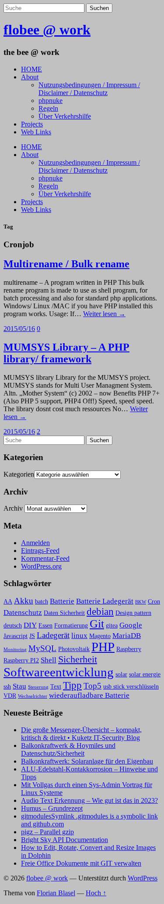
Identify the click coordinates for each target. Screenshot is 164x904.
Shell (48, 660)
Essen (45, 625)
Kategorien (18, 474)
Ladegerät (53, 635)
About (29, 77)
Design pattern (133, 613)
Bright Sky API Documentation (64, 839)
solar (121, 674)
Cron (154, 601)
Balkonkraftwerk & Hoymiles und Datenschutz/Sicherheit (68, 749)
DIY (30, 625)
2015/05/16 (19, 328)
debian (100, 611)
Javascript (15, 636)
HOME (31, 69)
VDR (9, 695)
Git (97, 623)
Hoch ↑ (96, 893)
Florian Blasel (56, 893)
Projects (32, 124)
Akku (23, 600)
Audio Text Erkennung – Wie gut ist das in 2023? (89, 800)
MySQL (42, 648)
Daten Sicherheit (64, 613)
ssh (7, 686)
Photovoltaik (74, 649)
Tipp (72, 685)
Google (130, 625)
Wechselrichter (32, 696)
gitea (112, 625)
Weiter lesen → (104, 313)
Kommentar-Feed (45, 558)
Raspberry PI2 (21, 660)
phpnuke (50, 100)
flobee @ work (47, 30)
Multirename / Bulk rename (66, 263)
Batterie (62, 601)
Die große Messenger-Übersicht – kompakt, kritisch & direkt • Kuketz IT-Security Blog (81, 733)
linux (79, 635)
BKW (140, 602)
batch (41, 601)
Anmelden (35, 542)
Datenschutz (22, 612)
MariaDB (126, 635)
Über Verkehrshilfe (64, 116)
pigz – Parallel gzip (47, 832)
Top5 (92, 685)
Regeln (48, 108)
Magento (100, 636)
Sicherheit (77, 659)
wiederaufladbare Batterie (89, 695)
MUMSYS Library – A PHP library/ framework (66, 353)
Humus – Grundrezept (52, 808)
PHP (103, 647)
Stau (19, 686)
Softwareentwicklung (58, 672)
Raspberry (128, 649)
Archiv (13, 508)
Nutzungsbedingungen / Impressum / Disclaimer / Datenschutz (89, 88)
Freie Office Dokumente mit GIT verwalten (81, 863)
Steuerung (38, 687)
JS (32, 636)
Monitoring (15, 649)
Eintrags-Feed (40, 550)
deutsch (12, 625)
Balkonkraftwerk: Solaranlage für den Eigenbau (87, 761)
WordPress (142, 878)
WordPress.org (41, 566)
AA (7, 601)
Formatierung (71, 625)
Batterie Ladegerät (104, 601)
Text (55, 686)
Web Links (36, 132)
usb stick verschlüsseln (131, 686)
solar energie (145, 674)
